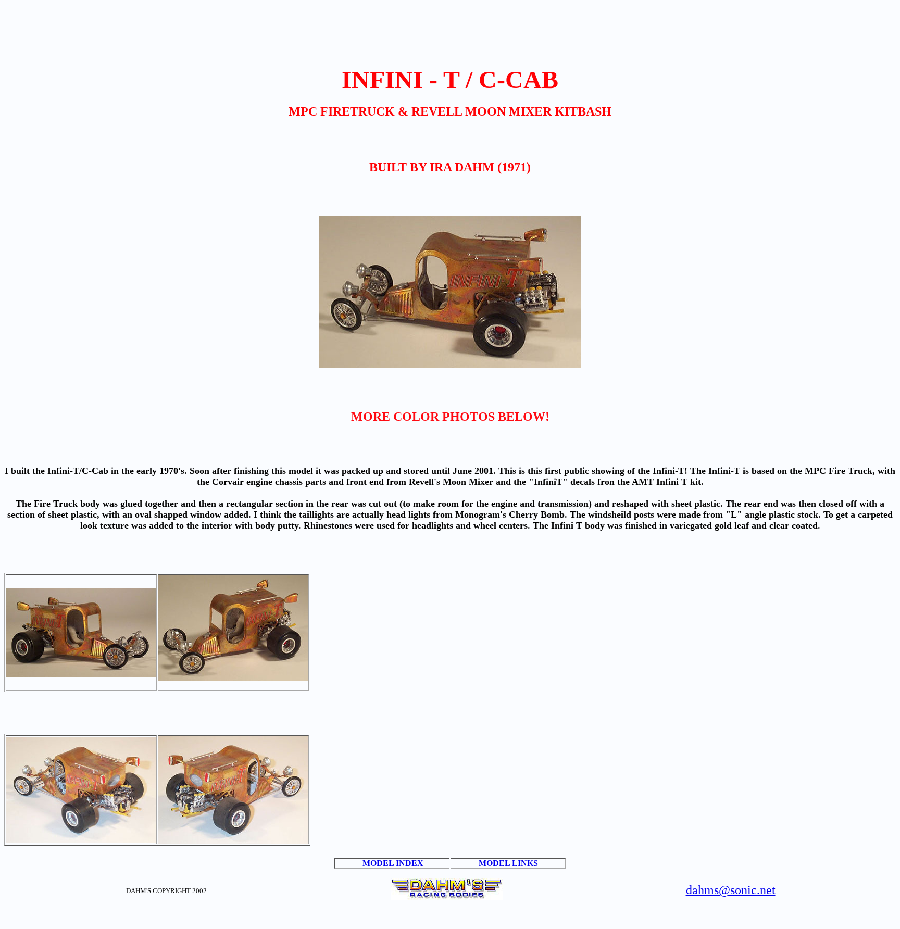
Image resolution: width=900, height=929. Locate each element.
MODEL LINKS (508, 863)
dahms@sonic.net (731, 890)
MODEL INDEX (391, 863)
